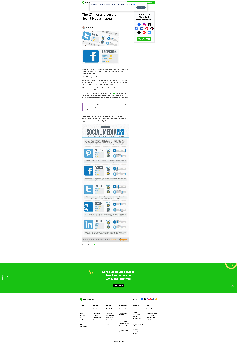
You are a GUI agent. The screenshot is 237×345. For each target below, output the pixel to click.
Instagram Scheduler (124, 311)
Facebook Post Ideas (137, 322)
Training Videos (96, 313)
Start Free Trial (119, 285)
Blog (134, 308)
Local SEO (82, 317)
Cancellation (96, 315)
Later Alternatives (150, 315)
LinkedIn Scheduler (123, 317)
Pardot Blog (98, 245)
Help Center (96, 311)
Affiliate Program (83, 326)
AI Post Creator (109, 317)
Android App (82, 324)
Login (81, 308)
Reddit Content (123, 328)
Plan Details (82, 315)
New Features (83, 319)
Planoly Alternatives (150, 322)
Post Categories (110, 315)
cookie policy (134, 4)
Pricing (81, 313)
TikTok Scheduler (123, 321)
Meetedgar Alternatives (151, 313)
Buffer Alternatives (150, 311)
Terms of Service (97, 317)
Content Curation (110, 311)
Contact (95, 308)
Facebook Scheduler (124, 308)
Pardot (114, 93)
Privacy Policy (96, 319)
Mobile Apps (109, 324)
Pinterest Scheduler (124, 319)
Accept (141, 7)
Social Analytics (109, 322)
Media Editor (109, 313)
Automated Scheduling (111, 319)
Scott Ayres (90, 27)
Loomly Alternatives (150, 317)
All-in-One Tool (109, 308)
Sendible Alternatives (151, 319)
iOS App (81, 322)
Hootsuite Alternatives (151, 308)
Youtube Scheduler (123, 325)
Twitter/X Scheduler (124, 323)
